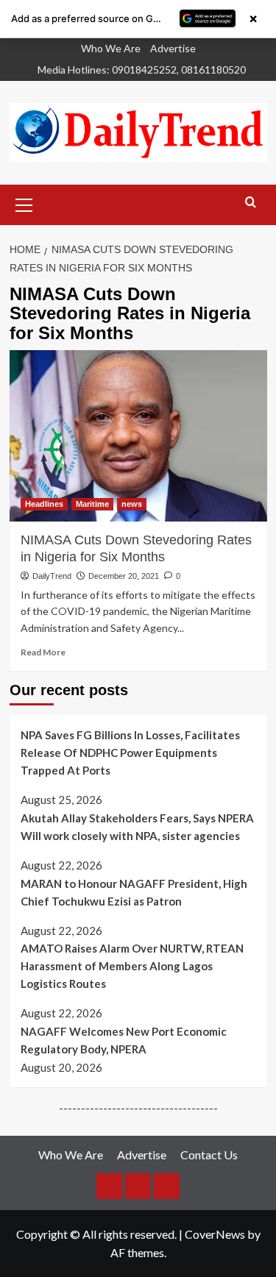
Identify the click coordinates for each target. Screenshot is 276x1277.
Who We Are (111, 48)
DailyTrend (51, 576)
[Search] (250, 203)
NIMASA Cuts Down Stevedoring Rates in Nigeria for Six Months (136, 548)
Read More (43, 652)
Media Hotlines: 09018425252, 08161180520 (142, 69)
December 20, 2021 (123, 576)
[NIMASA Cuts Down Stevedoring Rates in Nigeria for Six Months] (138, 436)
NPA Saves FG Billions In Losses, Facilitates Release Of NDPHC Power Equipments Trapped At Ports (130, 752)
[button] (24, 203)
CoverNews (215, 1234)
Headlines (44, 503)
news (131, 503)
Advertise (173, 48)
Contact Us (209, 1155)
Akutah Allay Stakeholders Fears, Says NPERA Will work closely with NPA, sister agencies (137, 826)
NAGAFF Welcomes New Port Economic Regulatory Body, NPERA (124, 1040)
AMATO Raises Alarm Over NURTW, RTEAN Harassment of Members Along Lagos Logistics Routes (132, 966)
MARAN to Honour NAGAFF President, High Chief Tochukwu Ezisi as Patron (134, 892)
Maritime (92, 503)
